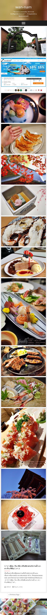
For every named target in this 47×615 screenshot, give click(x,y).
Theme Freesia (34, 610)
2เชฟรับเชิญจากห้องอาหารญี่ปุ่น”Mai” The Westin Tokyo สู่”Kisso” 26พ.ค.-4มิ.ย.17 (21, 120)
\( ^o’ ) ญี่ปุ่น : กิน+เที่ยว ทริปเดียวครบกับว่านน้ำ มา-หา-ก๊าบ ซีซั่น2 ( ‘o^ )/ (22, 567)
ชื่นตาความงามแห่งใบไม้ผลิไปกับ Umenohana (20, 214)
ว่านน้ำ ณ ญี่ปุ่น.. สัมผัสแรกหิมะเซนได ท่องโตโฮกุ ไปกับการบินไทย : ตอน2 (23, 343)
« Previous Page (13, 595)
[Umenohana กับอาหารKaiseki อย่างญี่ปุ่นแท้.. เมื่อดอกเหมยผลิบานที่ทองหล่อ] (23, 231)
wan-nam (23, 6)
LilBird (8, 587)
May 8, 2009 (18, 587)
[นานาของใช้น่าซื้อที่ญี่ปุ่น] (23, 546)
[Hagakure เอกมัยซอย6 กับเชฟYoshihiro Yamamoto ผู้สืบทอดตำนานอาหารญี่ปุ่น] (23, 392)
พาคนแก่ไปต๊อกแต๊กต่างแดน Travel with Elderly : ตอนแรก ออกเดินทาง (23, 151)
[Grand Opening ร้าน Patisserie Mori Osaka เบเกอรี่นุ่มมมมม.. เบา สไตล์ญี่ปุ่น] (23, 515)
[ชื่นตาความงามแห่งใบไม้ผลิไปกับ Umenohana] (23, 200)
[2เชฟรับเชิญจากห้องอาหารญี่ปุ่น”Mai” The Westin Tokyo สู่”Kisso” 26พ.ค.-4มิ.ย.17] (23, 108)
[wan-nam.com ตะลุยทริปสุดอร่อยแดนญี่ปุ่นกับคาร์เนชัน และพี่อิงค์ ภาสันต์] (23, 262)
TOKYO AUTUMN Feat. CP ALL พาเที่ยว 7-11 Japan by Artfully (22, 182)
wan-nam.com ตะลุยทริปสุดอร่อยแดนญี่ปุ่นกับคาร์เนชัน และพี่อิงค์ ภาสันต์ (23, 274)
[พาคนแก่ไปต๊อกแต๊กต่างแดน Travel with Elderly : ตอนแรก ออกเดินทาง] (23, 139)
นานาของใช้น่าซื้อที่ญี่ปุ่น (12, 559)
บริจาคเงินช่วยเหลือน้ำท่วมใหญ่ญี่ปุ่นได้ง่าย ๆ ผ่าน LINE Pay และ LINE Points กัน (22, 54)
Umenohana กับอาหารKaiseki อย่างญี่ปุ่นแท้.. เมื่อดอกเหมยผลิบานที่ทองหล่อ (23, 244)
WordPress (27, 612)
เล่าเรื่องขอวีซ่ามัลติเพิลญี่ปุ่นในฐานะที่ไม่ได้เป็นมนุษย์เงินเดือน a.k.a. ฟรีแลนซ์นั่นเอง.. (23, 496)
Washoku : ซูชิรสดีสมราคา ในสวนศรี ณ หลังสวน (20, 467)
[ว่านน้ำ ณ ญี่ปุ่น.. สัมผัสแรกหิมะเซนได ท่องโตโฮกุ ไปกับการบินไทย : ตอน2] (23, 311)
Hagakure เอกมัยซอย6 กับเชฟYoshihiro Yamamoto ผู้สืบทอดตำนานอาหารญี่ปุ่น (23, 404)
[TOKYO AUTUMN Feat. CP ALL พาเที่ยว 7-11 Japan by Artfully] (23, 170)
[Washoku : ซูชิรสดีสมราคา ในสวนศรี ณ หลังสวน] (23, 438)
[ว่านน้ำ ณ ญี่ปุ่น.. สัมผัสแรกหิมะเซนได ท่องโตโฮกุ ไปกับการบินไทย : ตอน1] (23, 361)
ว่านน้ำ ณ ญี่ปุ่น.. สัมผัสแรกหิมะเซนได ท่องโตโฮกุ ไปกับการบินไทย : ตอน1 (23, 373)
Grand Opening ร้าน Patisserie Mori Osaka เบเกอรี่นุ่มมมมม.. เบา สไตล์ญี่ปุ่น (22, 527)
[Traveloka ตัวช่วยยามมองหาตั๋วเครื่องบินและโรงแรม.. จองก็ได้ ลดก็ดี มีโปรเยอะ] (23, 75)
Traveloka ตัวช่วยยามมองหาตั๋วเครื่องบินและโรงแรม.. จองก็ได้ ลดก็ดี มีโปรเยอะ (22, 89)
